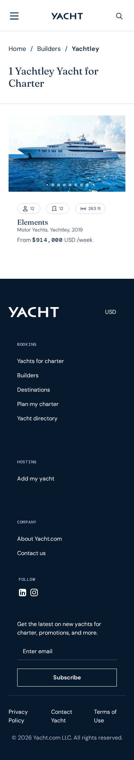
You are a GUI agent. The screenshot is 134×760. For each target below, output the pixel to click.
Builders (49, 48)
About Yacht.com (39, 538)
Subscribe (67, 677)
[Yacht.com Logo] (67, 16)
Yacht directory (37, 418)
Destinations (33, 389)
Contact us (31, 553)
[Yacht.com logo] (34, 312)
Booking (26, 344)
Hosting (26, 462)
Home (17, 48)
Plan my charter (38, 404)
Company (26, 522)
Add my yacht (35, 478)
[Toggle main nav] (14, 16)
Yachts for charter (40, 361)
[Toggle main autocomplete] (119, 16)
